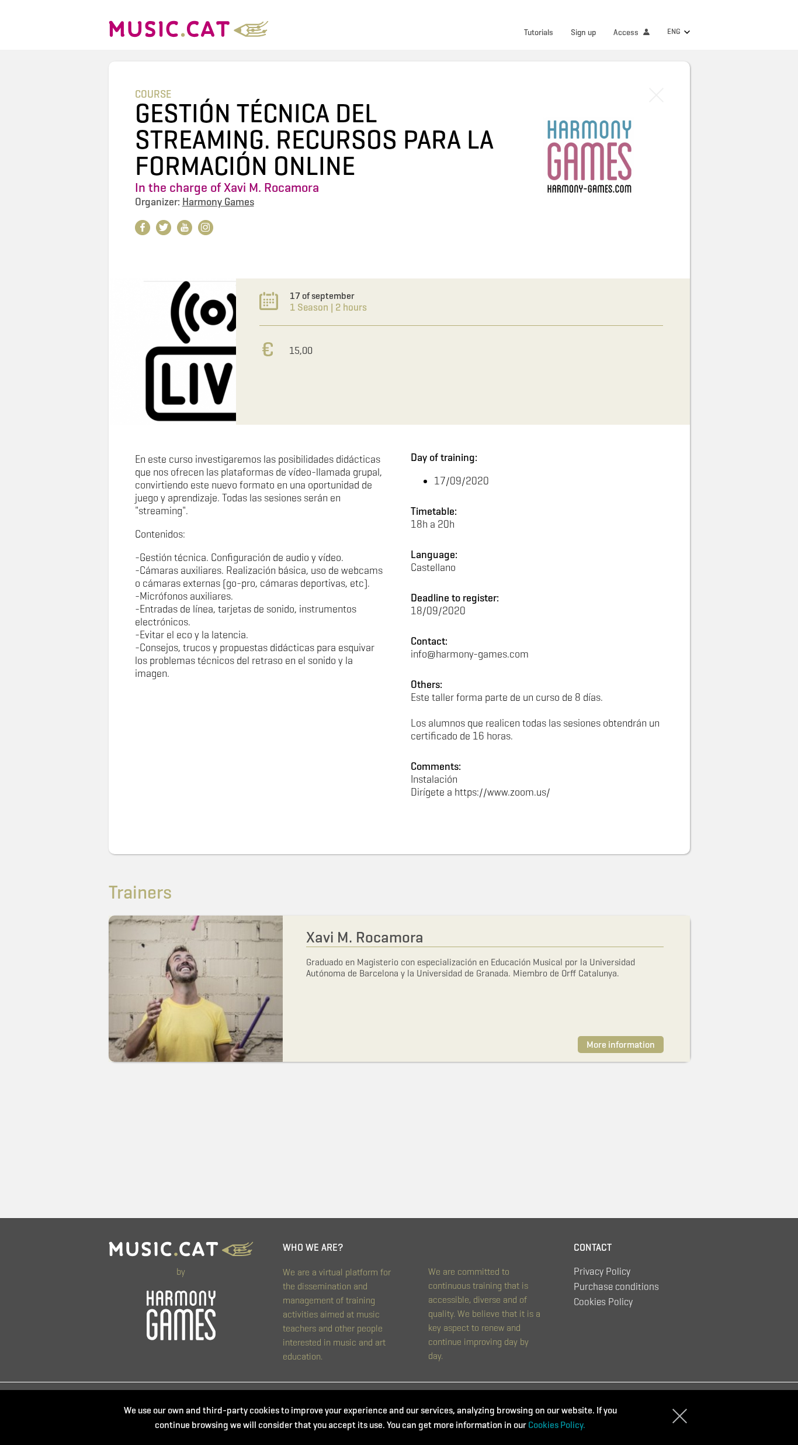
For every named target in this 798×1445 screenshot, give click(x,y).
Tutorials (538, 32)
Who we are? (313, 1247)
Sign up (583, 32)
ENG (674, 31)
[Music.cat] (189, 30)
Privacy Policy (602, 1271)
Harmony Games (218, 201)
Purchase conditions (616, 1287)
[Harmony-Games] (181, 1312)
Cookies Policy (603, 1302)
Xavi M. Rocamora (271, 187)
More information (621, 1044)
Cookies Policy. (556, 1424)
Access (626, 32)
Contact (593, 1247)
